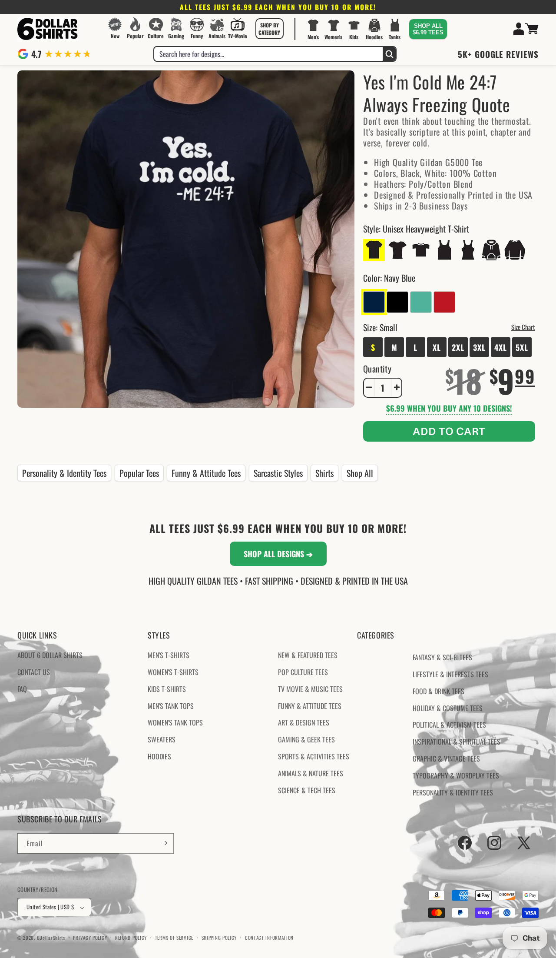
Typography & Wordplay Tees (456, 775)
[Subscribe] (163, 843)
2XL (458, 347)
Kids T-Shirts (167, 689)
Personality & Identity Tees (64, 472)
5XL (522, 347)
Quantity (377, 368)
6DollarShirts (51, 938)
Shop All (360, 472)
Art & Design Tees (303, 723)
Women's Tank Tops (175, 723)
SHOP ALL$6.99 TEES (428, 29)
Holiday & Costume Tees (448, 708)
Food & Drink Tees (438, 691)
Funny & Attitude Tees (206, 472)
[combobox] (268, 54)
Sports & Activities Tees (313, 756)
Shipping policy (219, 937)
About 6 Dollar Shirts (50, 655)
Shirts (324, 472)
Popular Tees (139, 472)
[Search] (389, 54)
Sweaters (161, 740)
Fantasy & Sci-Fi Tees (442, 657)
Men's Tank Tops (171, 706)
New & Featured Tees (308, 655)
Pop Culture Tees (303, 672)
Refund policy (131, 937)
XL (437, 347)
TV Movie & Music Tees (310, 689)
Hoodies (159, 756)
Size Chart (523, 326)
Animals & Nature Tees (310, 773)
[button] (269, 29)
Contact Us (33, 672)
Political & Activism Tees (449, 725)
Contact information (269, 937)
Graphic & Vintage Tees (446, 758)
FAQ (22, 689)
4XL (500, 347)
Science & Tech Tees (306, 790)
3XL (479, 347)
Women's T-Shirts (173, 672)
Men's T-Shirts (168, 655)
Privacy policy (90, 937)
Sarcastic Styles (278, 472)
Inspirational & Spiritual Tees (456, 742)
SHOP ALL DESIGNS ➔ (278, 553)
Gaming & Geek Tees (306, 740)
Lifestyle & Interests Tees (450, 674)
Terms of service (174, 937)
